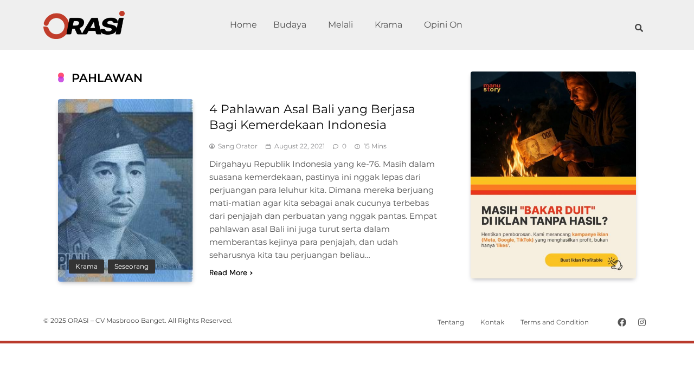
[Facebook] (622, 322)
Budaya (289, 25)
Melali (340, 25)
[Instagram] (642, 322)
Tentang (451, 322)
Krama (388, 25)
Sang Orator (238, 146)
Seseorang (131, 266)
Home (243, 25)
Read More (228, 272)
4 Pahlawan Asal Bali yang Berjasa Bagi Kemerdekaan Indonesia (312, 117)
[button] (292, 24)
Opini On (443, 25)
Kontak (492, 322)
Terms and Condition (554, 322)
